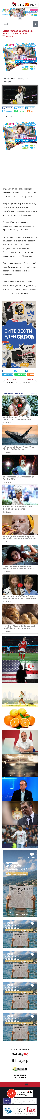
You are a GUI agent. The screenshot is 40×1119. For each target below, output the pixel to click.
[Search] (35, 24)
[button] (20, 18)
